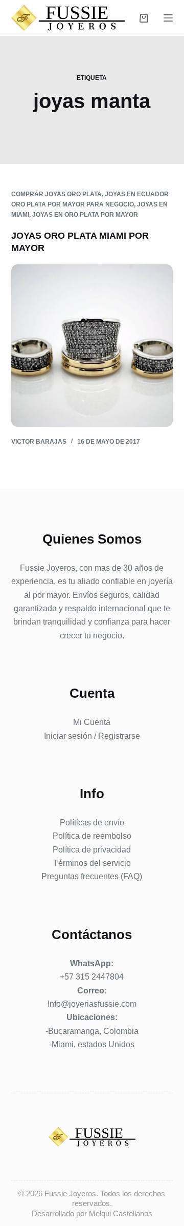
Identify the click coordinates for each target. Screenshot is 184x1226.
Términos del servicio (92, 863)
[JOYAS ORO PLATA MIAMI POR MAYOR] (92, 345)
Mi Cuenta (91, 722)
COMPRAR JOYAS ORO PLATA (56, 194)
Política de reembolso (92, 836)
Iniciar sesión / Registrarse (92, 736)
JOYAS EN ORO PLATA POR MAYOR (85, 214)
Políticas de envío (92, 822)
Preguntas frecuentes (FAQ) (91, 876)
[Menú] (168, 18)
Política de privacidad (92, 849)
